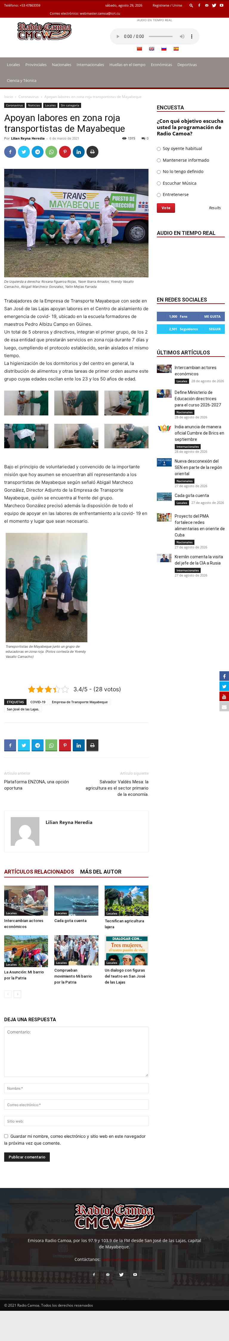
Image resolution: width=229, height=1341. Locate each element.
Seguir (215, 329)
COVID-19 (37, 702)
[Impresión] (92, 152)
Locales (13, 64)
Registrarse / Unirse (167, 5)
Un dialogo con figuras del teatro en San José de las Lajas (125, 976)
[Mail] (206, 5)
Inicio (8, 96)
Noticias (34, 105)
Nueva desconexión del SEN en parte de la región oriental (198, 467)
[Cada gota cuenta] (76, 901)
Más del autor (100, 871)
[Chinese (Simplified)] (139, 48)
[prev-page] (8, 994)
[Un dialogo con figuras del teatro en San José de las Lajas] (126, 950)
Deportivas (187, 64)
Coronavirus (28, 96)
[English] (151, 48)
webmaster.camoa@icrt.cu (100, 13)
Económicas (161, 64)
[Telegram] (38, 152)
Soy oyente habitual (182, 148)
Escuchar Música (179, 183)
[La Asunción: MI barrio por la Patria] (26, 951)
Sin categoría (70, 105)
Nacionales (61, 64)
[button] (191, 5)
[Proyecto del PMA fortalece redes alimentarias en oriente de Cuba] (164, 517)
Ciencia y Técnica (21, 80)
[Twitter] (214, 5)
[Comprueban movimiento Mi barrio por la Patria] (76, 950)
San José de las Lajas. (23, 709)
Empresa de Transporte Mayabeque (80, 702)
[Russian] (163, 48)
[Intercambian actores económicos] (26, 901)
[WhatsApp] (51, 152)
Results (215, 208)
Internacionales (90, 64)
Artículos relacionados (39, 871)
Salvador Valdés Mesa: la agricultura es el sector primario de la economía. (117, 788)
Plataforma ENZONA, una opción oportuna (36, 785)
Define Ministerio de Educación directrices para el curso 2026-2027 (198, 398)
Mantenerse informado (185, 160)
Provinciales (36, 64)
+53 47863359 (30, 5)
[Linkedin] (79, 152)
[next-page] (17, 994)
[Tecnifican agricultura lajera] (126, 901)
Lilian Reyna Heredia (28, 138)
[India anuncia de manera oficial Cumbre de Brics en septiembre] (164, 428)
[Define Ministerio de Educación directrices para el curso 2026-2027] (164, 393)
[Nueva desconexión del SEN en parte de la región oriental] (164, 462)
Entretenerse (175, 194)
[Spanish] (176, 48)
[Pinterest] (65, 152)
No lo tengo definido (182, 171)
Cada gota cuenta (70, 920)
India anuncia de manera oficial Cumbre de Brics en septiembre (199, 433)
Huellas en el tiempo (127, 64)
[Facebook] (199, 5)
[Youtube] (221, 5)
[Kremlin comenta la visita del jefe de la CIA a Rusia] (164, 558)
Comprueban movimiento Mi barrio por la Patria (73, 976)
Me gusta (212, 316)
